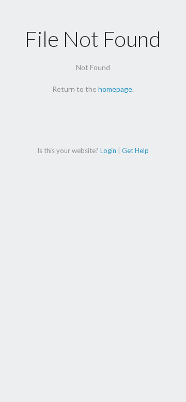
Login (108, 150)
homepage (115, 89)
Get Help (135, 150)
